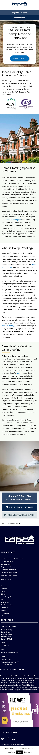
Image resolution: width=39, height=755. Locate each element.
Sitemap (3, 616)
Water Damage (6, 564)
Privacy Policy (5, 613)
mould (19, 373)
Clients (3, 594)
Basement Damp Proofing (9, 572)
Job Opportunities (7, 605)
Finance (3, 610)
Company (4, 588)
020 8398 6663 (19, 18)
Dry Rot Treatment (7, 561)
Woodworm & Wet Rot (8, 569)
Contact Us (4, 607)
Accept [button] (20, 752)
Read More (28, 752)
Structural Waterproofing (9, 575)
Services (4, 586)
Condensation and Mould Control (12, 559)
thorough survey (8, 326)
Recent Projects (6, 597)
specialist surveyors (13, 220)
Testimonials (5, 602)
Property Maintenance (8, 567)
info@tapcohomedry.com (9, 652)
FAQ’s (3, 591)
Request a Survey (19, 13)
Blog (2, 599)
